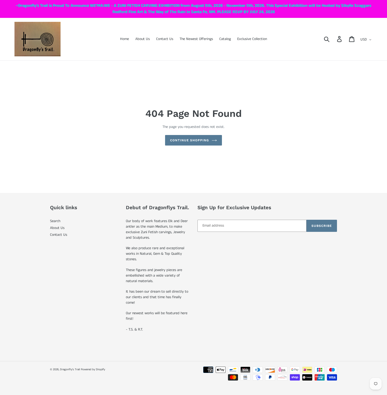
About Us (57, 228)
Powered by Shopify (93, 369)
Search (55, 221)
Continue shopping (189, 140)
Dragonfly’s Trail (70, 369)
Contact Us (58, 234)
